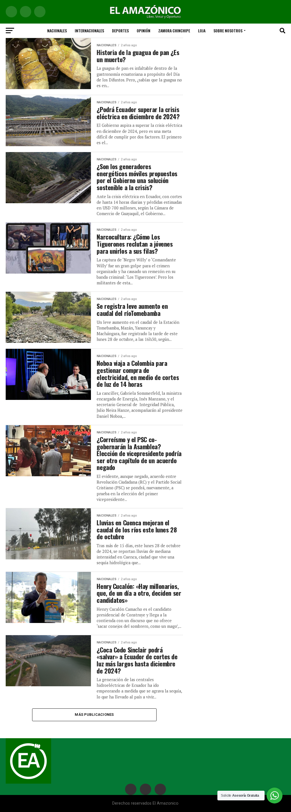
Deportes (120, 30)
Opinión (143, 30)
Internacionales (89, 30)
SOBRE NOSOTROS (227, 30)
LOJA (201, 30)
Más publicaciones (94, 714)
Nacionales (57, 30)
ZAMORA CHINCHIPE (174, 30)
